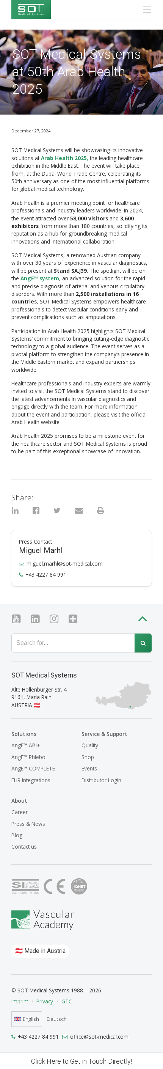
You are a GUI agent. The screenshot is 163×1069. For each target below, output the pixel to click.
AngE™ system (39, 278)
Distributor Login (101, 780)
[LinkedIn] (38, 618)
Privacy (44, 1001)
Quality (90, 745)
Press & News (28, 823)
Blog (16, 835)
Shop (88, 757)
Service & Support (104, 733)
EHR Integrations (30, 780)
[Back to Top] (144, 620)
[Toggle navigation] (145, 9)
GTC (66, 1001)
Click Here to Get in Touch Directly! (81, 1061)
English (31, 1018)
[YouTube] (19, 618)
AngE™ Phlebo (28, 757)
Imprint (19, 1001)
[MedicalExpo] (76, 618)
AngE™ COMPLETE (33, 768)
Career (19, 812)
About (19, 800)
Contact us (24, 846)
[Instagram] (57, 618)
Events (89, 768)
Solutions (23, 733)
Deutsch (57, 1018)
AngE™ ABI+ (25, 745)
